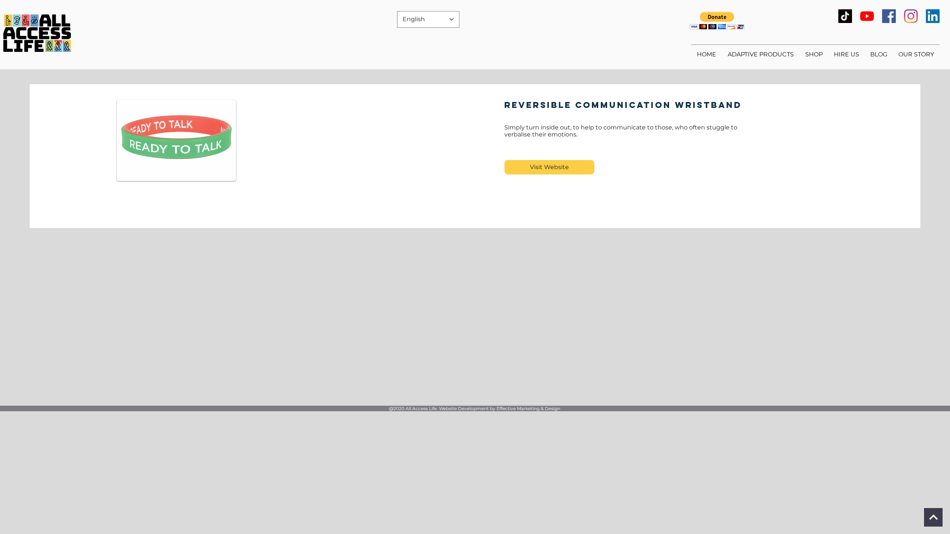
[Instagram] (911, 16)
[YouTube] (867, 16)
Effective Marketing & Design (528, 408)
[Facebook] (889, 16)
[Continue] (933, 517)
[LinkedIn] (933, 16)
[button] (717, 20)
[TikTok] (845, 16)
